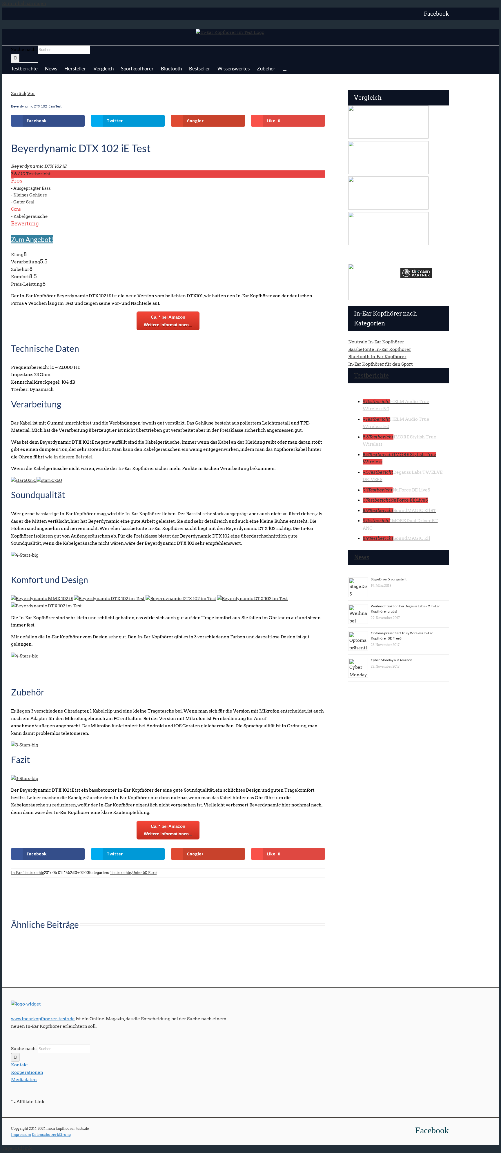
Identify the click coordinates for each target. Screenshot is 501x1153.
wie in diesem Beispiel (68, 457)
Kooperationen (27, 1072)
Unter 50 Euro (144, 872)
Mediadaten (24, 1079)
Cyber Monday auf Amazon (391, 660)
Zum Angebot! (32, 239)
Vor (31, 93)
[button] (284, 68)
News (361, 557)
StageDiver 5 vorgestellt (388, 579)
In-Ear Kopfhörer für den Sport (380, 364)
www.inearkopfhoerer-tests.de (43, 1018)
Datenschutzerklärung (51, 1134)
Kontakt (19, 1065)
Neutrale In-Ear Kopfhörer (376, 342)
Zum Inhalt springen (24, 3)
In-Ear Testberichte (27, 872)
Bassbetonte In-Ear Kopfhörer (379, 349)
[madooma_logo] (371, 265)
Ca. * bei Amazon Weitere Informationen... (168, 321)
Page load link (17, 1148)
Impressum (21, 1134)
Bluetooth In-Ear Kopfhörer (377, 356)
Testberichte (120, 872)
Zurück (18, 93)
